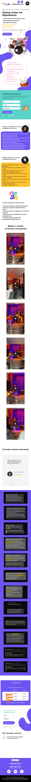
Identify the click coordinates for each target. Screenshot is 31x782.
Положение (21, 726)
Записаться (7, 34)
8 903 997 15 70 (17, 4)
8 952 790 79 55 (15, 767)
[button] (3, 467)
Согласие (6, 115)
